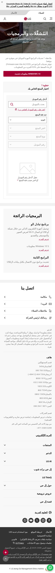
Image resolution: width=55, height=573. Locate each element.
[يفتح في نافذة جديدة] (49, 520)
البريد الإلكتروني (44, 435)
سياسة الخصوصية (44, 535)
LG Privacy (20, 543)
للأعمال (49, 532)
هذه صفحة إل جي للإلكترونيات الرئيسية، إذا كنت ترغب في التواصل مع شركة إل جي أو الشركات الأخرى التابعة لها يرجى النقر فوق (28, 557)
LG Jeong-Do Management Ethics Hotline (27, 568)
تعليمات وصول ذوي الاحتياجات (39, 543)
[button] (27, 453)
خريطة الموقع (36, 532)
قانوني (14, 539)
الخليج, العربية (41, 512)
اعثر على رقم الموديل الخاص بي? (31, 109)
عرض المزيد (44, 239)
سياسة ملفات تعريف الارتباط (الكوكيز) (36, 539)
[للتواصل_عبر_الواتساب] (50, 568)
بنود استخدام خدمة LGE (18, 532)
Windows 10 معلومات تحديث (27, 74)
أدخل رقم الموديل (39, 99)
